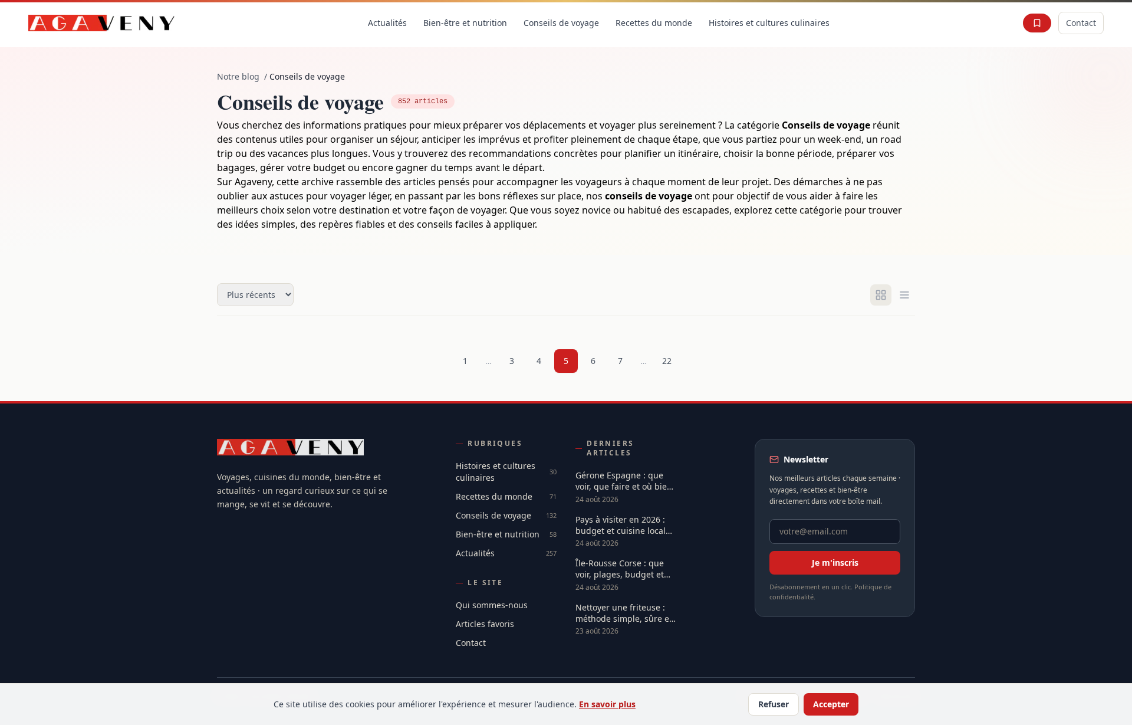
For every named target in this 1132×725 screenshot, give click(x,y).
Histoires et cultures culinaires (769, 22)
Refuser (773, 704)
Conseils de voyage (561, 22)
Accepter (831, 704)
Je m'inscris (835, 562)
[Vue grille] (880, 295)
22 (667, 360)
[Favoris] (1037, 23)
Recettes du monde (654, 22)
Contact (1081, 22)
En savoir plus (607, 704)
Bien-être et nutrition (465, 22)
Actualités (387, 22)
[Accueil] (101, 23)
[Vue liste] (904, 295)
